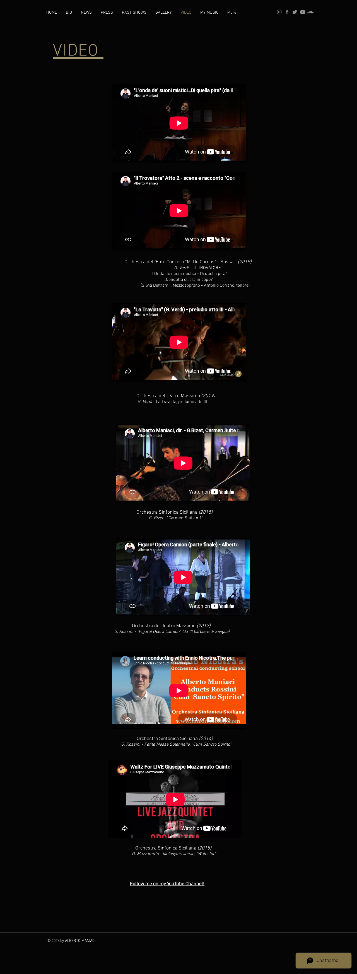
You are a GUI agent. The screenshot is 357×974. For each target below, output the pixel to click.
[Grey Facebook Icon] (287, 12)
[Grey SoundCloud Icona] (310, 12)
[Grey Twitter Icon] (295, 12)
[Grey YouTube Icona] (303, 12)
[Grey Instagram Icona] (279, 12)
